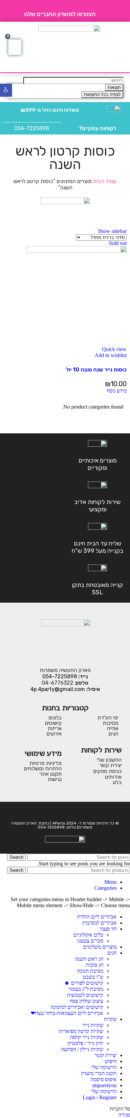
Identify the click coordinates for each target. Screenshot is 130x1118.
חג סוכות (94, 965)
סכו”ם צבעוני (90, 941)
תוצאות (114, 87)
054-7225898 (31, 128)
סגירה (124, 1115)
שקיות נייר (92, 1025)
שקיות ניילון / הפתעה (82, 1049)
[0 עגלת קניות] (15, 47)
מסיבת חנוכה (90, 971)
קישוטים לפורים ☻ (83, 983)
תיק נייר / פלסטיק (85, 1043)
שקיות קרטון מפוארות (81, 1031)
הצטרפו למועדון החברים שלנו (60, 14)
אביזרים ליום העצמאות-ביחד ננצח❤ (67, 1013)
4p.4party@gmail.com (57, 689)
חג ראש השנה (89, 959)
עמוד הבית (104, 181)
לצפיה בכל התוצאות (102, 94)
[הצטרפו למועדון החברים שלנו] (103, 11)
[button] (118, 47)
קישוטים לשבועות (85, 995)
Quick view (114, 349)
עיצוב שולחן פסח (86, 1001)
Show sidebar (112, 231)
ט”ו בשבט (93, 977)
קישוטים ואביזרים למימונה (76, 1007)
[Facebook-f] (70, 811)
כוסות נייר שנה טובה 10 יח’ (96, 369)
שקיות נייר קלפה (86, 1037)
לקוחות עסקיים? (97, 128)
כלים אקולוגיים (88, 935)
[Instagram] (60, 811)
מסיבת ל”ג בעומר (85, 989)
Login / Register (100, 1097)
